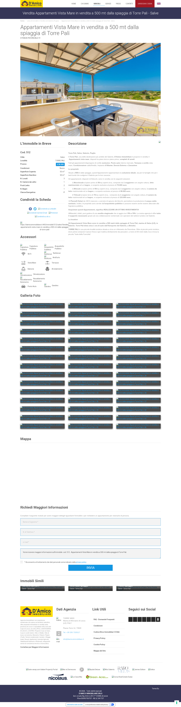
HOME (74, 4)
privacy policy (81, 562)
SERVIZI (108, 4)
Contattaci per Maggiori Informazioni (34, 647)
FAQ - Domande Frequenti (104, 619)
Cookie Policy (99, 645)
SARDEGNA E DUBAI (145, 4)
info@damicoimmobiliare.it (73, 639)
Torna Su (155, 689)
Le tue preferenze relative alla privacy (96, 704)
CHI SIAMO (85, 4)
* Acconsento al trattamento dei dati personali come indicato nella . (55, 562)
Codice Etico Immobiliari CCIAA (106, 632)
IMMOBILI (97, 4)
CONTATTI (129, 4)
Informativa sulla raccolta (75, 704)
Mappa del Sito (100, 651)
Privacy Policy (99, 638)
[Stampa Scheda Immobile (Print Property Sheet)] (155, 144)
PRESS (118, 4)
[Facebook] (130, 619)
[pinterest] (144, 619)
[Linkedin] (140, 619)
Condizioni (98, 626)
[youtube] (153, 619)
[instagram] (149, 619)
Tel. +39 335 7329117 (71, 632)
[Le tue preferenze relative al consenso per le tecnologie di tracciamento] (176, 702)
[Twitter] (135, 619)
